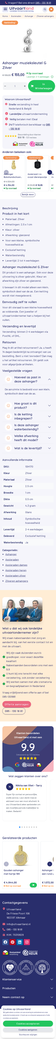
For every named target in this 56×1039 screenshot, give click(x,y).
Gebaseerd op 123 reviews (28, 754)
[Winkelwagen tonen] (51, 9)
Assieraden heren (15, 570)
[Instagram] (27, 942)
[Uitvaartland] (21, 9)
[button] (49, 172)
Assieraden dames (16, 564)
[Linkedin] (20, 942)
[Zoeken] (45, 9)
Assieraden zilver (15, 575)
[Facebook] (5, 942)
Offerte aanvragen (17, 704)
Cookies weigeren (28, 1029)
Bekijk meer (28, 194)
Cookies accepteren (28, 1023)
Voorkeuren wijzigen (28, 1034)
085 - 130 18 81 (14, 711)
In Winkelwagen (43, 86)
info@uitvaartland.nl (18, 924)
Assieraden (12, 559)
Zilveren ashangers (16, 580)
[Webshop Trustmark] (28, 765)
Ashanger (11, 554)
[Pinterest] (13, 942)
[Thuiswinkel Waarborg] (38, 764)
